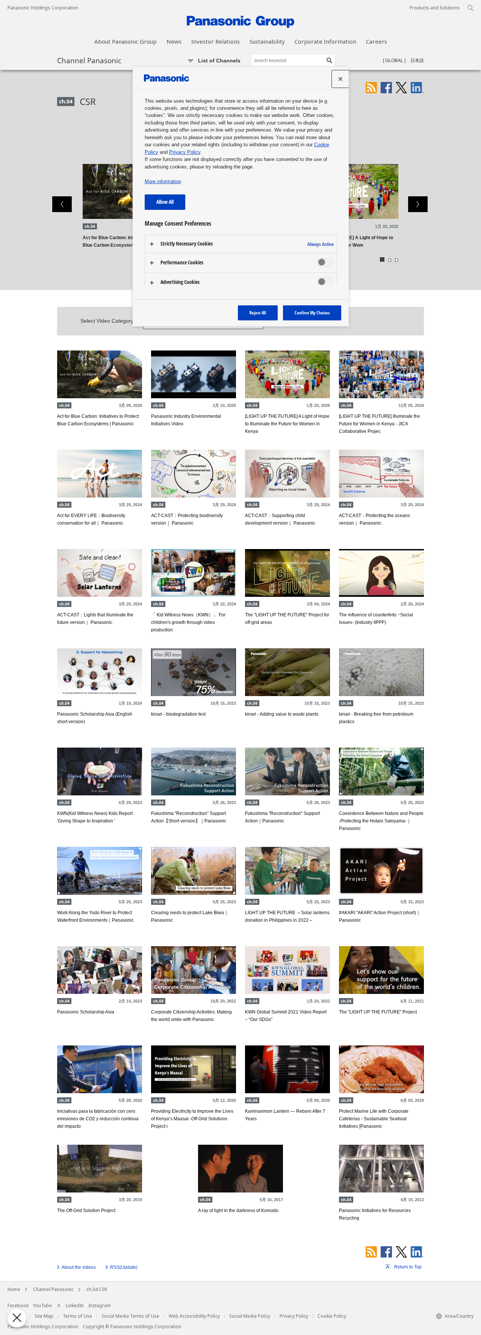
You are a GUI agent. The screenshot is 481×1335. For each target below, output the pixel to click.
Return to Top (408, 1267)
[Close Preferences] (17, 1318)
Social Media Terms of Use (130, 1316)
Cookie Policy (332, 1316)
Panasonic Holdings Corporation (43, 8)
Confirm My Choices (312, 312)
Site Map (44, 1316)
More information (163, 181)
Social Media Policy (249, 1316)
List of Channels (219, 61)
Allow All (165, 201)
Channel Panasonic (89, 60)
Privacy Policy (294, 1316)
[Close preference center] (340, 79)
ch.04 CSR (96, 1289)
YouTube (42, 1305)
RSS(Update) (124, 1267)
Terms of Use (77, 1316)
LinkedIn (75, 1305)
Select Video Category (106, 321)
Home (14, 1289)
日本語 (417, 60)
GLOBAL (394, 60)
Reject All (258, 312)
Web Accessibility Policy (194, 1316)
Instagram (99, 1305)
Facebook (18, 1305)
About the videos (79, 1267)
